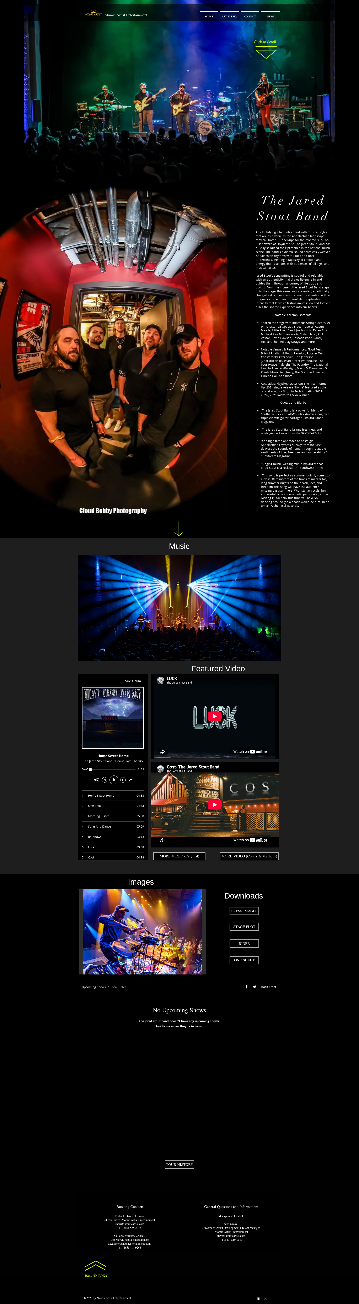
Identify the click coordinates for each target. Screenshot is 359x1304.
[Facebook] (258, 1299)
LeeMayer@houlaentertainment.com (129, 1243)
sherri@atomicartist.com (129, 1224)
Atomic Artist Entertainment (125, 14)
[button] (142, 931)
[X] (265, 1299)
